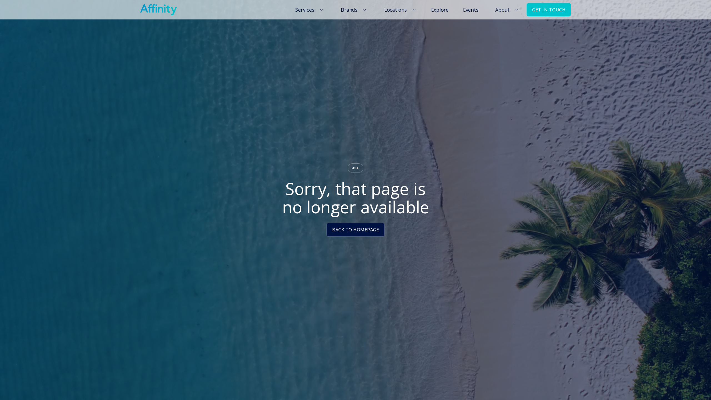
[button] (308, 10)
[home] (158, 9)
